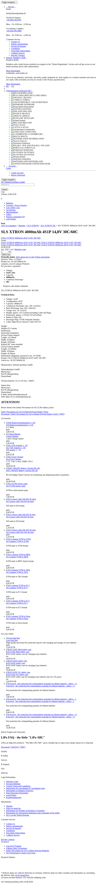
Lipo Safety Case (13, 208)
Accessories (11, 210)
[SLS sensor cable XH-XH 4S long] (21, 530)
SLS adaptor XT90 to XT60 (17, 541)
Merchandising (12, 212)
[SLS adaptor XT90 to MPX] (18, 555)
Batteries (9, 203)
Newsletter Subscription (20, 51)
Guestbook (15, 48)
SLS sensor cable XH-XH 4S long (20, 532)
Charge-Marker (12, 436)
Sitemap (9, 806)
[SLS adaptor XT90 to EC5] (18, 601)
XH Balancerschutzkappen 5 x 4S (19, 425)
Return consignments (19, 44)
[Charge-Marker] (13, 434)
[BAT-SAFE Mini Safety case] (18, 649)
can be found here (22, 875)
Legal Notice (11, 795)
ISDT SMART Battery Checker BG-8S (22, 470)
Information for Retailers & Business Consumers (25, 811)
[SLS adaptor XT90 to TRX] (18, 570)
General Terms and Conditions (18, 786)
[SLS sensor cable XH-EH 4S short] (21, 499)
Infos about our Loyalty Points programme (33, 257)
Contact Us (15, 42)
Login (8, 168)
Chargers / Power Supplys (16, 205)
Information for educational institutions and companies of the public (33, 813)
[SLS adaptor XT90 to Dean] (18, 616)
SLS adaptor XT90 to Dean (17, 619)
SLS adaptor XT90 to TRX (17, 572)
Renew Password (18, 175)
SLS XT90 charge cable (15, 486)
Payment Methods (13, 784)
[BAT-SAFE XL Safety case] (18, 672)
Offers (8, 214)
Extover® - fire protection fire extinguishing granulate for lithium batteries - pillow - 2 (40, 701)
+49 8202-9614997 (13, 20)
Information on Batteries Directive (19, 791)
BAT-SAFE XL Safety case (17, 674)
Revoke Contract (18, 55)
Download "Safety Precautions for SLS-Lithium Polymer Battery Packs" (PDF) (33, 414)
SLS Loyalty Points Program (17, 815)
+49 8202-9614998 (13, 31)
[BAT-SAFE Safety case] (16, 661)
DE (7, 86)
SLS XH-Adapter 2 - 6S (16, 448)
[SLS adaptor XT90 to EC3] (18, 585)
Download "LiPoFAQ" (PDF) (13, 747)
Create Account (17, 173)
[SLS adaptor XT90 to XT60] (18, 539)
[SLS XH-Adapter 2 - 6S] (17, 445)
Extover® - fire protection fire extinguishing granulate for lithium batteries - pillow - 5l (40, 717)
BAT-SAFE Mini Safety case (17, 652)
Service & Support (18, 46)
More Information (13, 71)
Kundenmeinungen (13, 797)
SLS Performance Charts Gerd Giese (20, 853)
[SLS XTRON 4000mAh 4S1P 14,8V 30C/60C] (21, 238)
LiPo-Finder (11, 219)
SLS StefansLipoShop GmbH (13, 182)
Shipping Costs (12, 781)
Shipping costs (20, 249)
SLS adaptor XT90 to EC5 (17, 603)
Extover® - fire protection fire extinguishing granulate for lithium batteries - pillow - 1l (40, 686)
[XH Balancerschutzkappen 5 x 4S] (20, 423)
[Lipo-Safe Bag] (13, 638)
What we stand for (13, 808)
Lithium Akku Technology (16, 848)
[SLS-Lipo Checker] (14, 457)
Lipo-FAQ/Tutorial (13, 846)
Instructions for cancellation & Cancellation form (25, 788)
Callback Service (18, 53)
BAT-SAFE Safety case (15, 663)
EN (12, 86)
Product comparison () (15, 217)
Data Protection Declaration (17, 793)
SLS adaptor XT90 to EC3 (17, 588)
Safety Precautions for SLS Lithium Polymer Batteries (27, 851)
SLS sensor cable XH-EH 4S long (19, 517)
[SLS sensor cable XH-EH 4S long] (20, 515)
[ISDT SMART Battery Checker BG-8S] (23, 468)
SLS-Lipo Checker (13, 459)
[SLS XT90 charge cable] (16, 484)
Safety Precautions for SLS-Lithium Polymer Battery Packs (24, 412)
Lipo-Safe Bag (12, 640)
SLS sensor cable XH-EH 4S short (20, 501)
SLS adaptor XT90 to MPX (17, 557)
